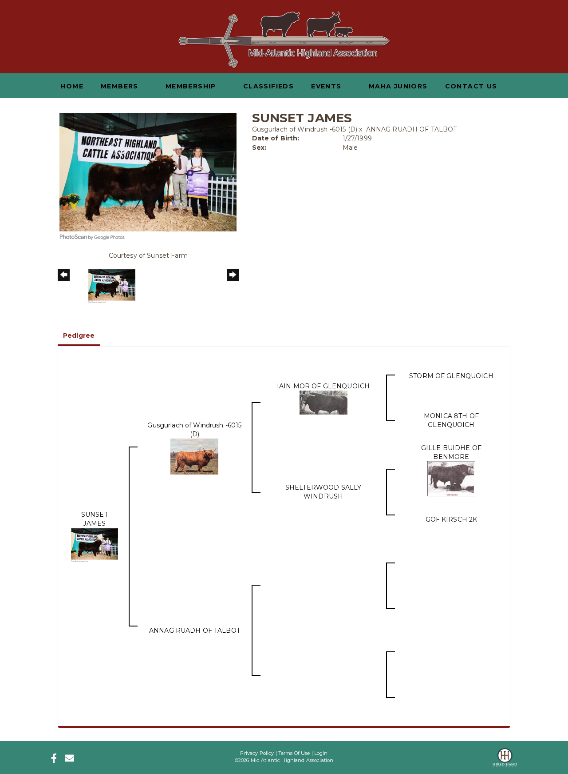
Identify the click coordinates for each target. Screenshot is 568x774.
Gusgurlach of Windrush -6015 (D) (304, 129)
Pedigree (79, 335)
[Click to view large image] (148, 176)
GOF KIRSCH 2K (451, 519)
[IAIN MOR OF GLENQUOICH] (323, 402)
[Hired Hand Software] (505, 755)
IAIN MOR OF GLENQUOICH (323, 386)
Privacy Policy (257, 753)
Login (321, 753)
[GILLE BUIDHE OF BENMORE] (451, 478)
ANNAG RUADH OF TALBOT (411, 129)
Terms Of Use (294, 753)
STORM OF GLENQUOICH (451, 376)
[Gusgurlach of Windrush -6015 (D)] (194, 456)
